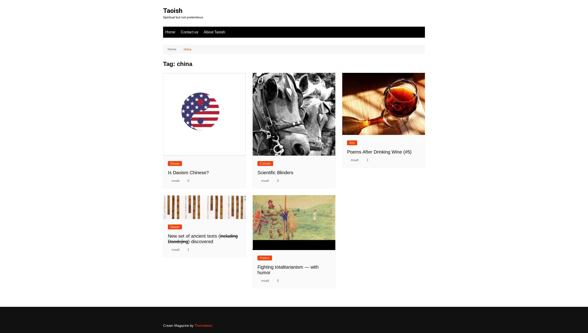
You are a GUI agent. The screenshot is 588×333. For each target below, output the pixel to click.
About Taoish (214, 32)
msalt (175, 180)
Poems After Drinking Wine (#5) (379, 151)
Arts (352, 143)
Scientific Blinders (275, 172)
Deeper (175, 163)
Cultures (265, 163)
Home (170, 32)
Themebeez (203, 325)
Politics (265, 258)
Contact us (189, 32)
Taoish (172, 10)
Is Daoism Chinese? (188, 172)
